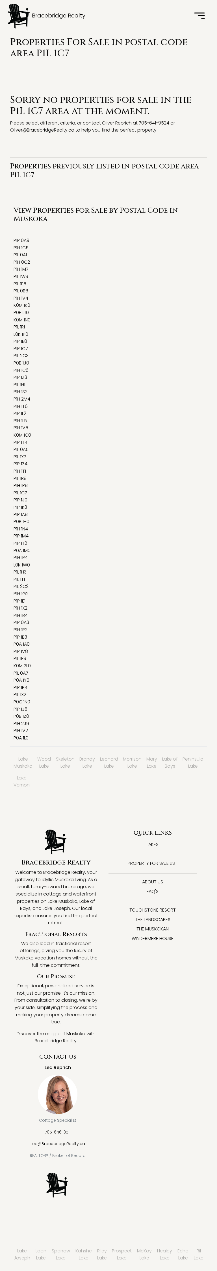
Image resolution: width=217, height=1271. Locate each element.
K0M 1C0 (22, 435)
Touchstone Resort (152, 910)
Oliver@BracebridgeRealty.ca (42, 130)
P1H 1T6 (21, 406)
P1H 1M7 (21, 269)
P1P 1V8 (21, 651)
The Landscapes (152, 919)
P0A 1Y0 (21, 680)
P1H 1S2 (20, 391)
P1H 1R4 (21, 557)
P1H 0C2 (22, 262)
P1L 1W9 (21, 276)
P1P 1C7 (21, 348)
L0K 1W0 (22, 565)
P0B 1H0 (21, 521)
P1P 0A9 (21, 240)
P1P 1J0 (20, 500)
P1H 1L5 (20, 420)
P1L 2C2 (21, 586)
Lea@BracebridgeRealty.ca (58, 1143)
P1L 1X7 (20, 457)
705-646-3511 (58, 1132)
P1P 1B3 (20, 637)
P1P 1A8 (21, 514)
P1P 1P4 (20, 687)
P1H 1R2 (20, 629)
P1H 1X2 (20, 608)
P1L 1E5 (20, 284)
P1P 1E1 (19, 601)
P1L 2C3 (21, 355)
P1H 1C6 (21, 370)
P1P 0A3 (21, 622)
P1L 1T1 (19, 579)
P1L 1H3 (20, 572)
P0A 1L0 (21, 738)
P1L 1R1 (19, 327)
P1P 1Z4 (20, 464)
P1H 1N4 (21, 529)
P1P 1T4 (20, 442)
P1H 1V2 (21, 730)
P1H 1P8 (21, 485)
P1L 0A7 (21, 673)
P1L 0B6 (21, 291)
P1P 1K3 (20, 507)
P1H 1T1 (20, 471)
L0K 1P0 (21, 334)
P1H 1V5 (21, 428)
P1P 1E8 (20, 341)
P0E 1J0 (21, 312)
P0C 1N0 (22, 702)
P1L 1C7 (20, 493)
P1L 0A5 (21, 449)
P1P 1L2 (20, 413)
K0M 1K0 (22, 305)
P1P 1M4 (21, 536)
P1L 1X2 (20, 694)
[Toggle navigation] (199, 16)
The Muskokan (152, 929)
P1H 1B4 (21, 615)
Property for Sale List (152, 863)
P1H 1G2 (21, 593)
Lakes (153, 844)
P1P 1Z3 (20, 377)
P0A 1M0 (22, 550)
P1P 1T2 (20, 543)
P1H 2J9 (21, 723)
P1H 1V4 (21, 298)
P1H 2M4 (22, 399)
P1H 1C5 (21, 248)
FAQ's (153, 891)
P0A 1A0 (22, 644)
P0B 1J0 (21, 363)
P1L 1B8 (20, 478)
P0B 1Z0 (21, 716)
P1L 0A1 (20, 255)
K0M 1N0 (22, 320)
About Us (152, 882)
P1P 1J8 (20, 709)
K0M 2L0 (22, 666)
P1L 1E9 (20, 658)
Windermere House (152, 938)
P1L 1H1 (19, 384)
